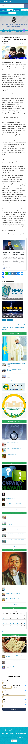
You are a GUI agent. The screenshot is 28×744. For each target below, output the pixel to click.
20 (14, 623)
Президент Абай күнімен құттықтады (13, 593)
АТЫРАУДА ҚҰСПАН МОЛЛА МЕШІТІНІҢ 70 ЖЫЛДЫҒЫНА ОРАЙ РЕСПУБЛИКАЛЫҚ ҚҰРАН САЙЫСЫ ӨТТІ (16, 523)
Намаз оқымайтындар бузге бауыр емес (13, 503)
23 (24, 623)
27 (14, 625)
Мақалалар (17, 43)
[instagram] (13, 32)
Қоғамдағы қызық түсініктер (11, 498)
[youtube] (17, 32)
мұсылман (9, 319)
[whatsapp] (7, 32)
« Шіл (3, 631)
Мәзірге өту (7, 1)
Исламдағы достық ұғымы (11, 666)
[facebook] (10, 32)
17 (3, 623)
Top (27, 743)
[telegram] (3, 32)
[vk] (21, 32)
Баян (11, 43)
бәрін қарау (14, 380)
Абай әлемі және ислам (10, 587)
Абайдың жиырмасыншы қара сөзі (12, 598)
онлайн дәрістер (14, 671)
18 (6, 623)
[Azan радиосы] (24, 32)
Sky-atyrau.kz (19, 737)
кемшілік (4, 319)
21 (17, 623)
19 (10, 623)
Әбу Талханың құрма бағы (12, 454)
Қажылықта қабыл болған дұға (12, 442)
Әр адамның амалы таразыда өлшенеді (14, 448)
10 (3, 620)
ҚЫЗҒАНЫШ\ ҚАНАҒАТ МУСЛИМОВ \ (13, 660)
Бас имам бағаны (14, 513)
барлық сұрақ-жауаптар (14, 509)
